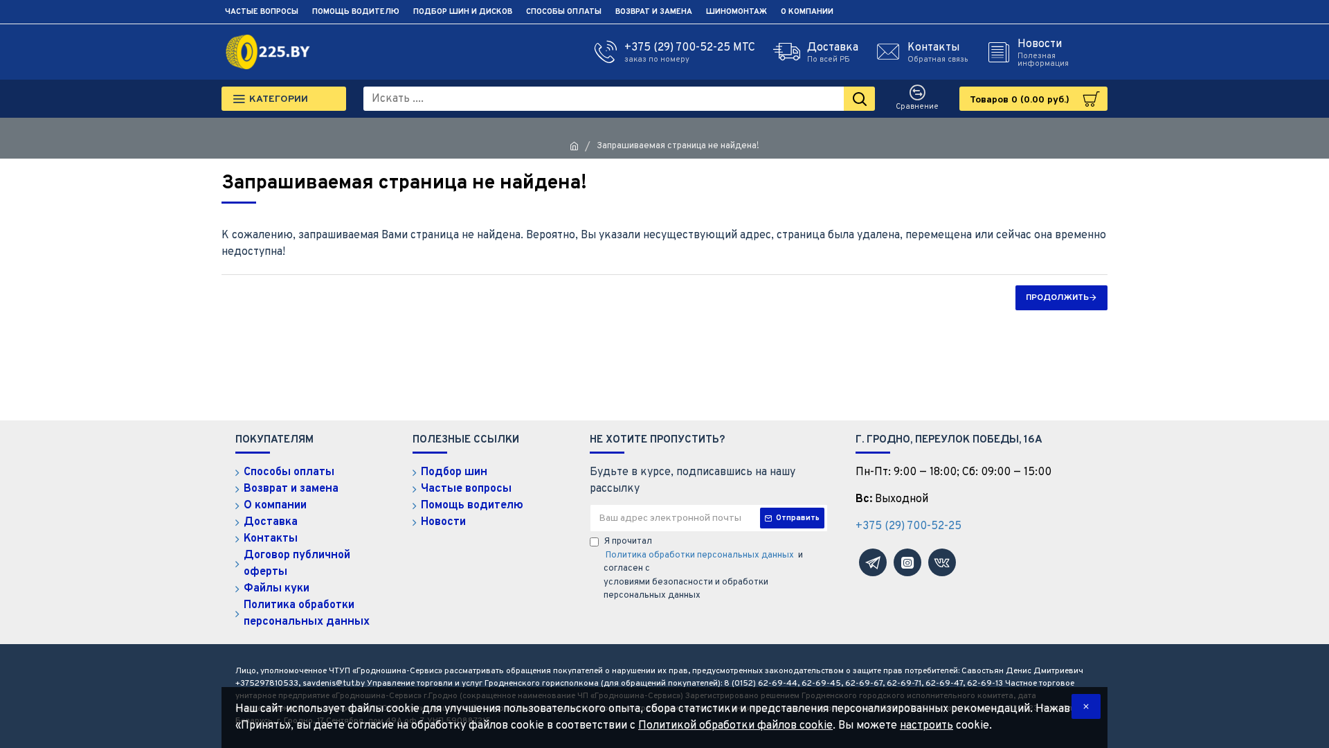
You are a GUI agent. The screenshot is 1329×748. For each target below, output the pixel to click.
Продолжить (1057, 297)
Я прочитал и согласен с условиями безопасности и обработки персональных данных (703, 568)
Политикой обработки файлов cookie (735, 726)
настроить (926, 726)
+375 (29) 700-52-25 (908, 526)
